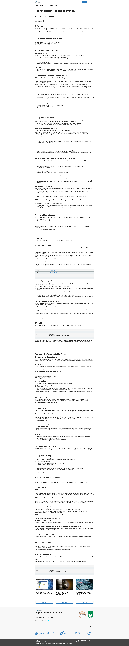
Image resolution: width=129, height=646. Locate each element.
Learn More (44, 602)
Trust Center (37, 635)
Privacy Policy (42, 643)
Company (51, 5)
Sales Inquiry (77, 632)
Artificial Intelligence (50, 631)
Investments (37, 631)
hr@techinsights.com (53, 272)
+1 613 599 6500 (52, 270)
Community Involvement (39, 633)
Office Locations (78, 631)
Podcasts (86, 633)
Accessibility (37, 643)
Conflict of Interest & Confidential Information (58, 643)
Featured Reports (88, 632)
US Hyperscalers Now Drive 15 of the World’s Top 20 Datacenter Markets (44, 593)
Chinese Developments (51, 632)
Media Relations (78, 633)
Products (41, 5)
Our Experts (37, 634)
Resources (46, 5)
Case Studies (87, 634)
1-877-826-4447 (38, 640)
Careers (56, 5)
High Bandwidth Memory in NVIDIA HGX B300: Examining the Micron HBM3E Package (63, 593)
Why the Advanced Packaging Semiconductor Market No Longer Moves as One (83, 593)
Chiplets (48, 633)
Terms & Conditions (48, 643)
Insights (37, 5)
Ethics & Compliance (69, 643)
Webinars (87, 631)
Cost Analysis (61, 632)
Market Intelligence (62, 631)
